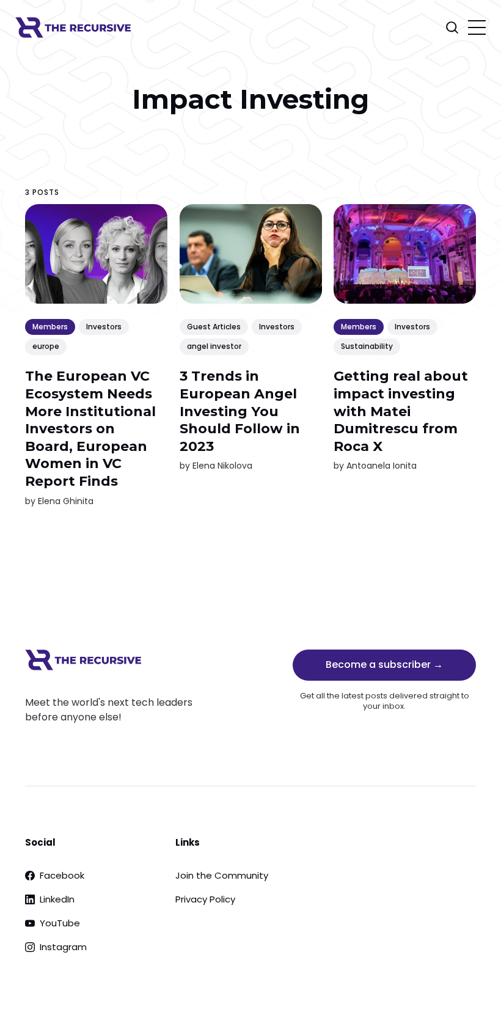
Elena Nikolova (222, 466)
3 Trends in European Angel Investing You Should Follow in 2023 (240, 411)
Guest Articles (214, 326)
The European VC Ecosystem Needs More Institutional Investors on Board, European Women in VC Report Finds (90, 428)
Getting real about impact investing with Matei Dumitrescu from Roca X (401, 411)
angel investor (214, 346)
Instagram (63, 946)
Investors (104, 326)
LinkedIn (57, 899)
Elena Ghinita (65, 500)
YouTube (60, 923)
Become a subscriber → (384, 664)
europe (45, 346)
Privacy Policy (205, 899)
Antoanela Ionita (381, 466)
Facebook (62, 875)
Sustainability (367, 346)
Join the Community (221, 875)
